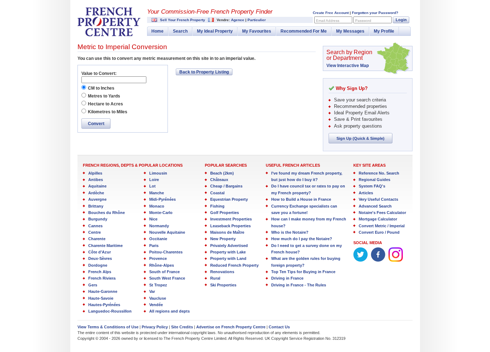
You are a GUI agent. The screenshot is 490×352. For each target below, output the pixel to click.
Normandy (159, 226)
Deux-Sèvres (100, 258)
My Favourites (256, 31)
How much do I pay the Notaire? (301, 239)
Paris (154, 245)
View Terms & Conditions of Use (107, 327)
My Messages (350, 31)
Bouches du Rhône (106, 212)
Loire (154, 179)
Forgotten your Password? (375, 13)
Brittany (95, 206)
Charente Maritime (105, 245)
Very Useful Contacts (378, 199)
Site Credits (182, 327)
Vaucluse (157, 298)
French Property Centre (109, 22)
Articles (366, 193)
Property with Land (228, 258)
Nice (153, 219)
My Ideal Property (215, 31)
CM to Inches (101, 88)
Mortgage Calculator (378, 219)
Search (180, 31)
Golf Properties (224, 212)
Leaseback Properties (230, 226)
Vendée (156, 305)
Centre (94, 232)
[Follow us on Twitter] (360, 260)
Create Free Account (331, 13)
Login (401, 20)
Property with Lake (228, 252)
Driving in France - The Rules (298, 285)
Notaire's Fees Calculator (382, 212)
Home (157, 31)
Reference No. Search (379, 173)
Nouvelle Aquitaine (167, 232)
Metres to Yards (104, 96)
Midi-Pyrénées (162, 199)
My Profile (384, 31)
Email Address (327, 21)
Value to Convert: (99, 73)
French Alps (99, 272)
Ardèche (96, 193)
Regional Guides (374, 179)
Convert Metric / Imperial (382, 226)
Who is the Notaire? (289, 232)
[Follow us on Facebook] (378, 260)
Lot (152, 186)
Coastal (217, 193)
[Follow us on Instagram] (395, 260)
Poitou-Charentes (166, 252)
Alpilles (95, 173)
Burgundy (97, 219)
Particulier (257, 20)
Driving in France (287, 278)
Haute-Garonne (102, 291)
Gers (92, 285)
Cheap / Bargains (226, 186)
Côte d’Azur (99, 252)
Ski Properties (223, 285)
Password (363, 21)
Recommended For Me (304, 31)
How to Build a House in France (301, 199)
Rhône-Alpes (161, 265)
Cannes (95, 226)
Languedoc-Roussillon (110, 311)
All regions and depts (169, 311)
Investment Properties (231, 219)
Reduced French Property (234, 265)
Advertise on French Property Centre (230, 327)
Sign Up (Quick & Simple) (360, 138)
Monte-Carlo (161, 212)
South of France (164, 272)
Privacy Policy (155, 327)
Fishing (217, 206)
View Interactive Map (347, 65)
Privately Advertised (229, 245)
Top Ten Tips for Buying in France (303, 272)
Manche (156, 193)
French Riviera (102, 278)
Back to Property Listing (204, 72)
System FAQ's (372, 186)
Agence (237, 20)
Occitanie (158, 239)
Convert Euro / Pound (379, 232)
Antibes (95, 179)
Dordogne (97, 265)
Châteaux (219, 179)
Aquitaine (97, 186)
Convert (96, 123)
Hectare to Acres (105, 103)
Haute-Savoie (100, 298)
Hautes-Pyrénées (104, 305)
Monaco (156, 206)
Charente (96, 239)
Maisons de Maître (227, 232)
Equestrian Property (229, 199)
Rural (215, 278)
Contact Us (279, 327)
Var (152, 291)
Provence (158, 258)
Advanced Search (375, 206)
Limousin (158, 173)
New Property (223, 239)
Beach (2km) (222, 173)
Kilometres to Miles (107, 111)
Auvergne (97, 199)
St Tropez (158, 285)
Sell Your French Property (182, 20)
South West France (167, 278)
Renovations (222, 272)
